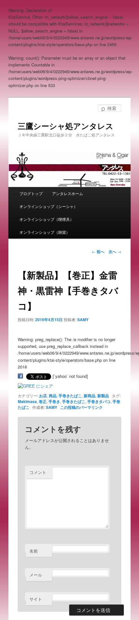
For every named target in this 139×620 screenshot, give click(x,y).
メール (35, 575)
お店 (43, 396)
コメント (37, 472)
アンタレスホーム (67, 193)
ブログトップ (31, 193)
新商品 (89, 396)
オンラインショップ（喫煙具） (46, 219)
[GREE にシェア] (35, 386)
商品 (53, 396)
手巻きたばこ (70, 396)
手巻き (54, 401)
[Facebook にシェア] (20, 376)
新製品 (103, 396)
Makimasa (27, 401)
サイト (35, 599)
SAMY (83, 319)
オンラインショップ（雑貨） (44, 232)
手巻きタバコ (99, 401)
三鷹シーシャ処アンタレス (65, 125)
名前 (33, 551)
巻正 (43, 401)
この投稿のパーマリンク (81, 407)
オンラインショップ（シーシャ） (48, 206)
